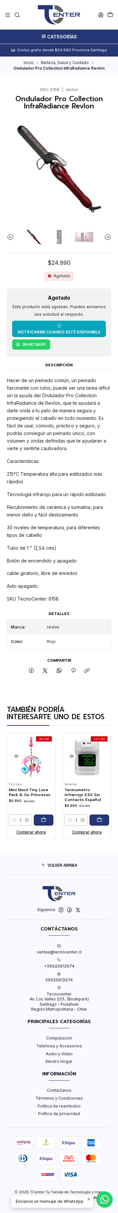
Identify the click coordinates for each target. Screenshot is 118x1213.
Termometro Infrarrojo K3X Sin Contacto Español (77, 794)
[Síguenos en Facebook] (69, 910)
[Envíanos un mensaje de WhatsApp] (104, 1199)
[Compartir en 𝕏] (45, 671)
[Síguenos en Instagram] (61, 910)
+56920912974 (59, 966)
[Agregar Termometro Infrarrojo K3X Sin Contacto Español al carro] (94, 820)
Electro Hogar (59, 1061)
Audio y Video (59, 1053)
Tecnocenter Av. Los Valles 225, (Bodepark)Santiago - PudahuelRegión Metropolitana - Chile (59, 1002)
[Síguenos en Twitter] (78, 910)
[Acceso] (100, 15)
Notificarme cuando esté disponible (59, 332)
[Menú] (8, 15)
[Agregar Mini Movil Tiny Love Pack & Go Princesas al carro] (38, 820)
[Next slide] (106, 237)
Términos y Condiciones (59, 1098)
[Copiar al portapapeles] (87, 671)
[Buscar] (17, 15)
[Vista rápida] (10, 756)
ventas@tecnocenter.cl (59, 952)
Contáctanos (59, 1090)
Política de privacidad (59, 1113)
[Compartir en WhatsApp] (59, 671)
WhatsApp (34, 344)
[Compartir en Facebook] (31, 671)
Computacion (59, 1038)
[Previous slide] (12, 237)
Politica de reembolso (59, 1106)
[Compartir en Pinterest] (73, 671)
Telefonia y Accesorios (59, 1045)
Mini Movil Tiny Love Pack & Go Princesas (24, 792)
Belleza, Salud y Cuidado (65, 63)
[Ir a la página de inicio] (58, 14)
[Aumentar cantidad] (22, 820)
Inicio (29, 63)
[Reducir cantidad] (9, 820)
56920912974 (59, 979)
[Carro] (110, 15)
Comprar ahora (26, 832)
